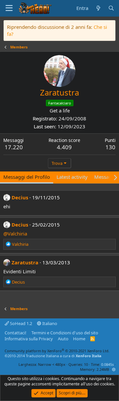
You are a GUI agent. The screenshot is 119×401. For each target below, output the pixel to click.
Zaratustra (25, 262)
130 (110, 147)
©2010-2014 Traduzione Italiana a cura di (53, 355)
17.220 (14, 147)
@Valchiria (15, 233)
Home (79, 339)
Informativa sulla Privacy (29, 339)
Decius (20, 197)
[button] (114, 369)
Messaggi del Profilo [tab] (26, 176)
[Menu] (9, 8)
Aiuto (63, 339)
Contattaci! (15, 333)
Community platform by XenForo (57, 350)
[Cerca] (111, 8)
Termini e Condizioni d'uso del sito (64, 333)
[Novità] (98, 8)
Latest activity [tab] (72, 176)
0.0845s (107, 364)
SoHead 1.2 (20, 323)
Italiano (49, 323)
